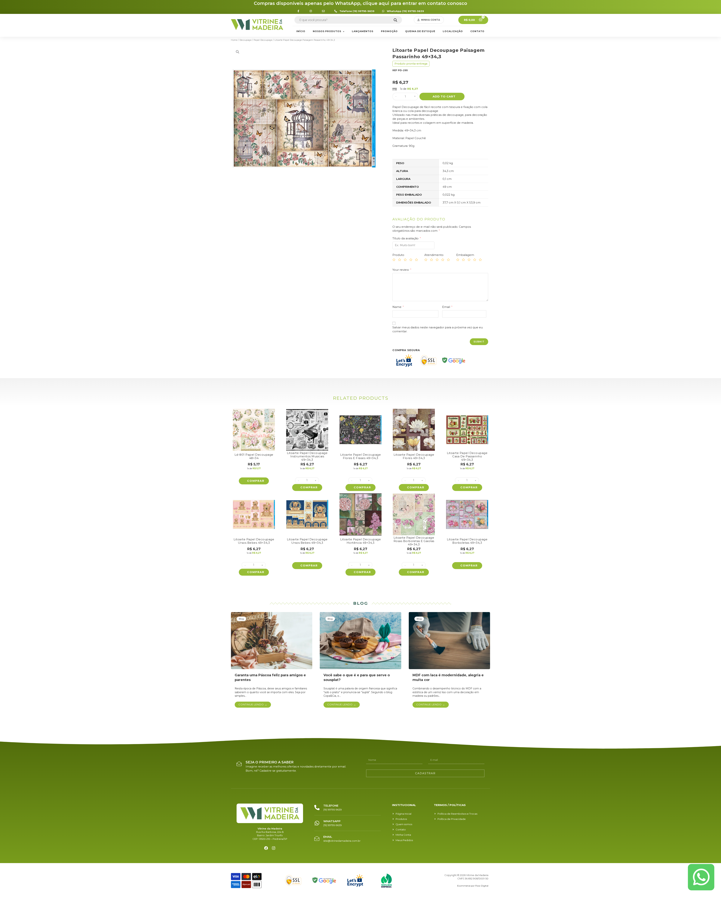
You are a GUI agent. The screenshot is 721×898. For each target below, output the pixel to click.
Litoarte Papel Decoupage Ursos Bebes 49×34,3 (254, 541)
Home (234, 40)
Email (447, 307)
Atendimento (433, 255)
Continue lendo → (252, 704)
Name (398, 307)
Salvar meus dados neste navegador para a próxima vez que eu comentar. (437, 329)
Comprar (255, 481)
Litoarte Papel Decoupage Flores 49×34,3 (414, 456)
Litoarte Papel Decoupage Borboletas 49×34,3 (467, 541)
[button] (429, 20)
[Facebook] (266, 848)
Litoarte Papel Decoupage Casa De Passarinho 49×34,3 (467, 456)
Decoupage (246, 40)
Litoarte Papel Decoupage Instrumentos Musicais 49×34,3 (307, 456)
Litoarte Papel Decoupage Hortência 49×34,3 (360, 541)
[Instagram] (273, 848)
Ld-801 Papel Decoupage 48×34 (254, 456)
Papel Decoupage (263, 40)
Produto (398, 255)
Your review (401, 269)
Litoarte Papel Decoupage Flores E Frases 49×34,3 (360, 456)
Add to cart (444, 96)
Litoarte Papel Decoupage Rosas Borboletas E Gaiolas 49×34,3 (414, 541)
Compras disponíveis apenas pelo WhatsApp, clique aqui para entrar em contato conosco (360, 3)
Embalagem (465, 255)
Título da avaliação (406, 238)
